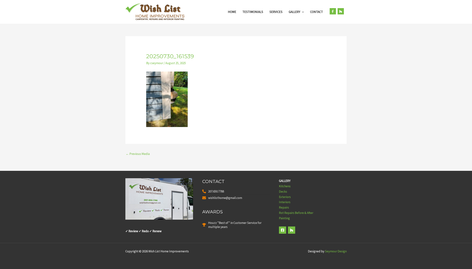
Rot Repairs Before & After (296, 213)
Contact (316, 12)
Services (275, 12)
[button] (302, 12)
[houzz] (341, 11)
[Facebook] (282, 230)
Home (232, 12)
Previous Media (138, 154)
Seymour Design (336, 251)
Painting (284, 218)
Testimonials (252, 12)
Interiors (284, 202)
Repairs (284, 207)
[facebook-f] (333, 11)
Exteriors (285, 197)
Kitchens (285, 186)
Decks (283, 192)
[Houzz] (291, 230)
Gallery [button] (294, 12)
